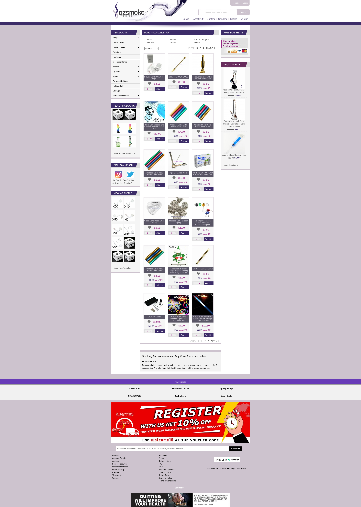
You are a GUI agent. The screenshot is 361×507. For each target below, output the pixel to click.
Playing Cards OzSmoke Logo (154, 78)
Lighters (211, 19)
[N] (211, 48)
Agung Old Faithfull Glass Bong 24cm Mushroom (234, 91)
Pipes (115, 76)
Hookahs (117, 57)
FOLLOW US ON (123, 165)
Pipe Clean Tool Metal (179, 173)
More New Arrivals (122, 268)
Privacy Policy (165, 472)
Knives (116, 66)
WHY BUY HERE (233, 32)
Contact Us (163, 458)
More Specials (230, 165)
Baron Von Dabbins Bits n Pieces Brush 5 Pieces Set (154, 127)
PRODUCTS (121, 32)
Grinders (222, 19)
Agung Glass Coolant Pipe (234, 155)
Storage (116, 91)
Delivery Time (165, 461)
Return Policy (164, 475)
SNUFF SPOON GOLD (178, 77)
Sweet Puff (197, 19)
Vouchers (116, 475)
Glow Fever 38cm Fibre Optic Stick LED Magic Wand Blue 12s (202, 319)
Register (235, 3)
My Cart (244, 19)
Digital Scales (119, 47)
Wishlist (115, 478)
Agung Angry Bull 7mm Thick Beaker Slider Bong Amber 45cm (234, 124)
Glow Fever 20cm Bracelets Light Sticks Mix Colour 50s (179, 319)
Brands (115, 455)
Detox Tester (118, 42)
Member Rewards (120, 467)
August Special (232, 64)
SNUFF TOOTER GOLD (203, 269)
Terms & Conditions (167, 481)
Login (245, 3)
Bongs (186, 19)
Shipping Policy (165, 478)
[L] (215, 48)
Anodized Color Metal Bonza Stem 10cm (203, 126)
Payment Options (166, 469)
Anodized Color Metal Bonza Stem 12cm (178, 126)
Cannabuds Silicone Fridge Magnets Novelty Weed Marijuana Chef (178, 271)
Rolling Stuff (118, 86)
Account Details (119, 458)
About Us (163, 455)
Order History (118, 469)
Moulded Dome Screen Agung (178, 222)
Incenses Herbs (120, 62)
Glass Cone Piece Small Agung (154, 222)
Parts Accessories (121, 95)
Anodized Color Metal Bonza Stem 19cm (154, 174)
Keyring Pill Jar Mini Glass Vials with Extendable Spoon (203, 223)
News (161, 467)
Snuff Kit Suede (154, 317)
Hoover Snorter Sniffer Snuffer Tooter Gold (203, 78)
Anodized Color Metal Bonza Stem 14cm (154, 270)
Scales (233, 19)
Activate (115, 461)
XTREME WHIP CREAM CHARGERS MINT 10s (203, 174)
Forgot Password (119, 464)
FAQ (160, 464)
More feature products (123, 153)
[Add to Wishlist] (149, 83)
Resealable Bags (120, 81)
